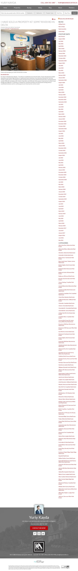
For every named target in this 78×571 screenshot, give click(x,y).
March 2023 (61, 114)
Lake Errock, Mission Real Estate (66, 377)
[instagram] (39, 533)
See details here (5, 74)
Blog (50, 7)
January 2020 (62, 191)
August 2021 (62, 155)
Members (72, 7)
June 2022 (61, 136)
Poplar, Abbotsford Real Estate (66, 418)
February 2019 (62, 213)
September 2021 (63, 153)
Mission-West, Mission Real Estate (67, 399)
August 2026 (62, 39)
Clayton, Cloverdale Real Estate (66, 305)
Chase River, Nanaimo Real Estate (66, 297)
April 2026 (61, 46)
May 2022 (61, 138)
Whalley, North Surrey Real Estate (67, 486)
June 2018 (61, 216)
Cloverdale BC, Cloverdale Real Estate (68, 308)
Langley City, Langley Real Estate (66, 379)
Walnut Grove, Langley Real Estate (67, 474)
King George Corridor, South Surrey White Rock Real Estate (67, 374)
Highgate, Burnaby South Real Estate (67, 367)
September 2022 (63, 128)
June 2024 (61, 87)
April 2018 (61, 220)
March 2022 (61, 143)
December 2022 (62, 121)
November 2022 (62, 123)
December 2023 (62, 97)
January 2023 (62, 119)
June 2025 (61, 68)
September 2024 (63, 80)
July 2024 (61, 85)
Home (5, 7)
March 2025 (61, 72)
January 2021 (62, 170)
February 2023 (62, 116)
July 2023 (61, 104)
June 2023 (61, 106)
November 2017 (62, 228)
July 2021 (61, 157)
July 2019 (61, 204)
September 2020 (63, 179)
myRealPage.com (39, 562)
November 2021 (62, 148)
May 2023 (61, 109)
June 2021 (61, 160)
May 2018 (61, 218)
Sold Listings (62, 31)
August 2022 (62, 131)
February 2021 (62, 167)
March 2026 (61, 48)
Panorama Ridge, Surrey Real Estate (67, 416)
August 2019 (62, 201)
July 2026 (61, 41)
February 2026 (62, 51)
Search (75, 13)
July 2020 (61, 182)
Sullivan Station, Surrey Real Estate (67, 458)
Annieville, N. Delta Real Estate (66, 255)
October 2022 (62, 126)
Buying (29, 7)
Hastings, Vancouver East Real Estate (67, 362)
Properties (17, 7)
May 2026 (61, 43)
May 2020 (61, 184)
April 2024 (61, 89)
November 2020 (62, 174)
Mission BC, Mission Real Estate (66, 396)
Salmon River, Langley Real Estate (66, 436)
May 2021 (61, 162)
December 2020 (62, 172)
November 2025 (62, 55)
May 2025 (61, 70)
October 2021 (62, 150)
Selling (40, 7)
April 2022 (61, 140)
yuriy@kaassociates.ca (67, 3)
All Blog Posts (62, 24)
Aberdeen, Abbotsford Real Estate (67, 252)
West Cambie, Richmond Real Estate (67, 476)
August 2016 (62, 235)
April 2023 (61, 111)
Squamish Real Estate (64, 455)
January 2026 (62, 53)
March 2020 (61, 187)
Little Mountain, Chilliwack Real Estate (68, 382)
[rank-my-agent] (43, 533)
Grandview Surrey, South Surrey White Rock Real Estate (66, 353)
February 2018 (62, 225)
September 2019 (63, 199)
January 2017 (62, 233)
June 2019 (61, 206)
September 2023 (63, 102)
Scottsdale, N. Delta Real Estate (66, 442)
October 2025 (62, 58)
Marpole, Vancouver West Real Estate (68, 384)
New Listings (62, 26)
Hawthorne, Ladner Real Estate (66, 365)
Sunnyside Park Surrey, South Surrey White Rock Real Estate (67, 461)
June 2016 (61, 237)
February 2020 (62, 189)
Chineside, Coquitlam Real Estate (66, 303)
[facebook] (35, 533)
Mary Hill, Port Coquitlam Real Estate (67, 386)
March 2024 (61, 92)
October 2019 (62, 196)
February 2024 (62, 94)
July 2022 (61, 133)
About (60, 7)
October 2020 (62, 177)
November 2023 (62, 99)
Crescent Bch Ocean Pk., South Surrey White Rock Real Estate (66, 321)
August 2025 (62, 63)
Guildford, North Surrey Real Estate (67, 356)
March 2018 (61, 223)
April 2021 (61, 165)
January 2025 (62, 77)
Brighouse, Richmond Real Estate (66, 276)
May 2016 (61, 240)
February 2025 (62, 75)
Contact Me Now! (39, 528)
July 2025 (61, 65)
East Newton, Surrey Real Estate (66, 331)
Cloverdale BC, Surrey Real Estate (67, 310)
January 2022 (62, 145)
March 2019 (61, 211)
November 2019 (62, 194)
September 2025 (63, 60)
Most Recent (62, 36)
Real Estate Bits (62, 29)
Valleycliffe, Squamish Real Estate (66, 471)
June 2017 (61, 230)
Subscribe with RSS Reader (66, 18)
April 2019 (61, 208)
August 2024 (62, 82)
